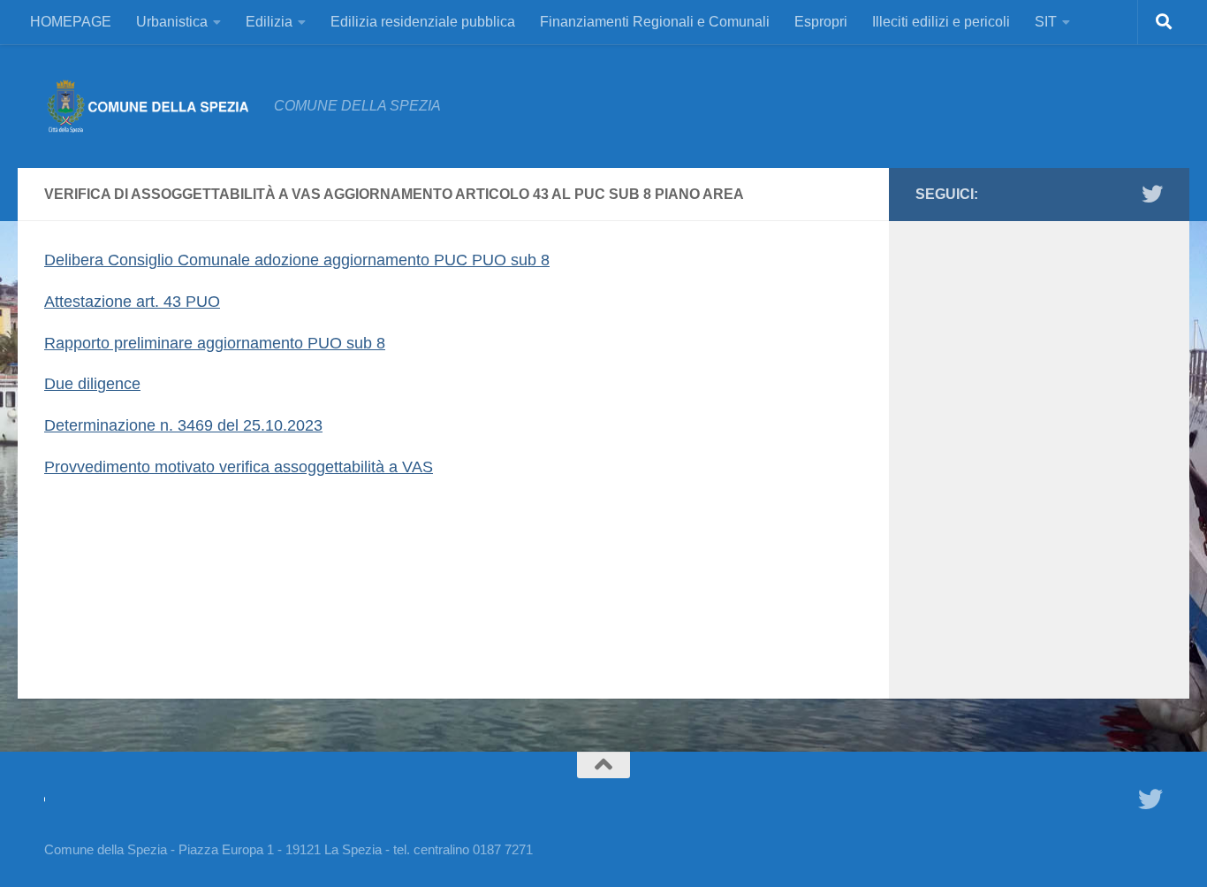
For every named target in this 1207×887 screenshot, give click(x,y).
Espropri (820, 21)
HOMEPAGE (70, 21)
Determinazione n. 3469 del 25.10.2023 (183, 425)
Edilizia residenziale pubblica (422, 21)
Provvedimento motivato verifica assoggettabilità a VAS (238, 467)
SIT (1046, 21)
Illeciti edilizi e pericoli (941, 21)
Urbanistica (172, 21)
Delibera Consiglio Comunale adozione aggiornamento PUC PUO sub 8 (297, 260)
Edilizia (269, 21)
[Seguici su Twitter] (1152, 193)
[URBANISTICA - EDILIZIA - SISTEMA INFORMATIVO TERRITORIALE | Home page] (150, 106)
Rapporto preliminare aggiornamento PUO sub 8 (214, 343)
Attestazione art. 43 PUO (132, 301)
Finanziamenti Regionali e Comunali (655, 21)
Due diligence (92, 384)
